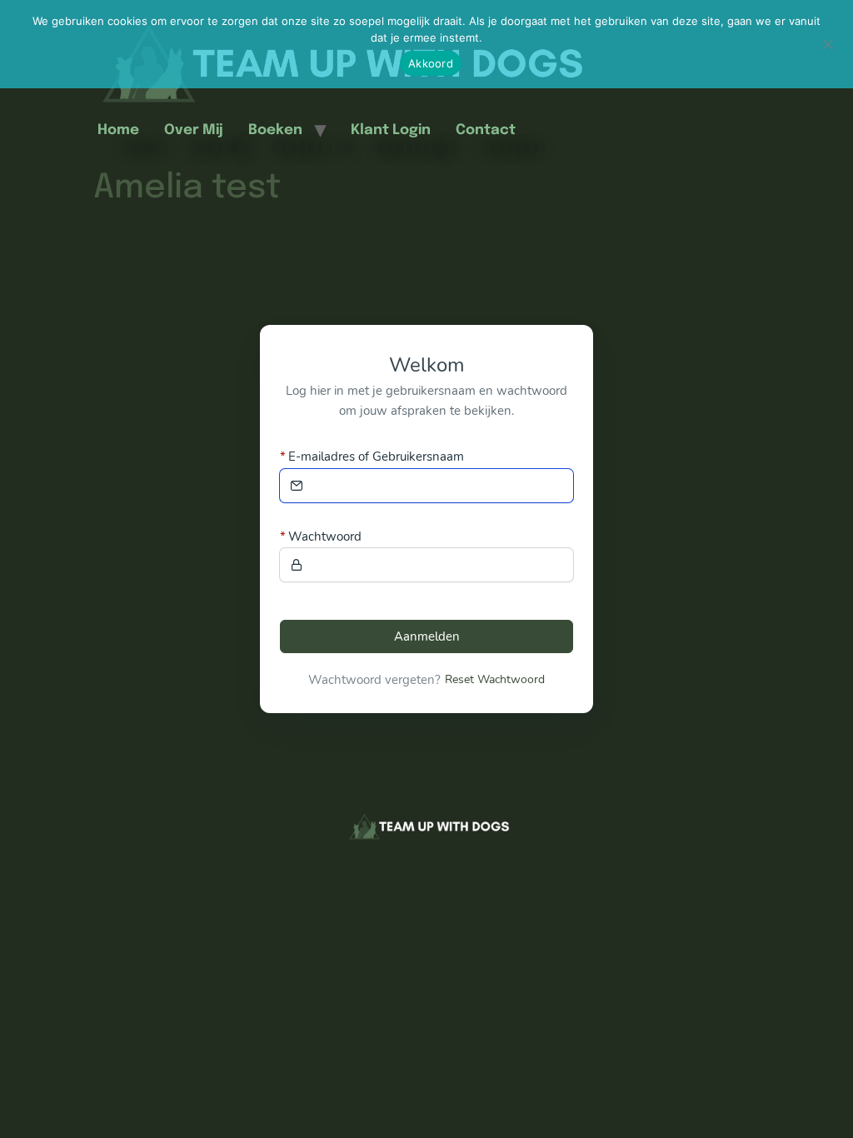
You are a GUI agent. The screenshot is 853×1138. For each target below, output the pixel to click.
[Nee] (827, 42)
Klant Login (391, 130)
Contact (486, 130)
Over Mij (193, 130)
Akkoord (430, 63)
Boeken (275, 130)
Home (118, 130)
